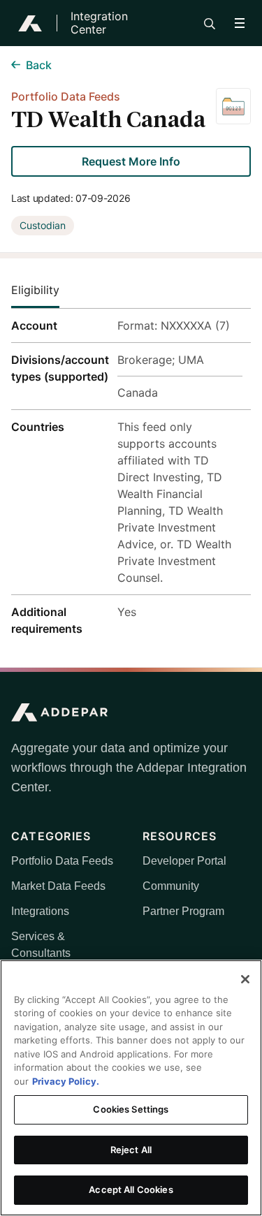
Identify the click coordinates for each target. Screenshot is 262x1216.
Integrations (40, 911)
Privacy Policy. (65, 1081)
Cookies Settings (130, 1109)
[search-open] (210, 24)
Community (171, 886)
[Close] (245, 979)
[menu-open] (240, 23)
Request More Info (131, 161)
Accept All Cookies (131, 1189)
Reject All (131, 1149)
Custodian (43, 225)
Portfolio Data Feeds (62, 861)
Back (39, 65)
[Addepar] (30, 23)
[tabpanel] (131, 477)
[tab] (46, 290)
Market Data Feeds (58, 886)
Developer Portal (184, 861)
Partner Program (183, 911)
